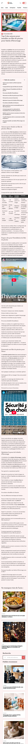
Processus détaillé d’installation (10, 93)
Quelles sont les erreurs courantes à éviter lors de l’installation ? (14, 113)
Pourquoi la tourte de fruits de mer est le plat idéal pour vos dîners (13, 616)
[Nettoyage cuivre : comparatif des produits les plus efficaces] (14, 702)
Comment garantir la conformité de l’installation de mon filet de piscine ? (12, 110)
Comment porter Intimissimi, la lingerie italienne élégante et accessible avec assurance (12, 647)
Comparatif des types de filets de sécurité (12, 86)
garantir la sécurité (22, 60)
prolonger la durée (5, 70)
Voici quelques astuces (10, 67)
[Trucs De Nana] (10, 3)
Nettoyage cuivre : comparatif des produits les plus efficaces (12, 715)
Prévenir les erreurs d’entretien (10, 98)
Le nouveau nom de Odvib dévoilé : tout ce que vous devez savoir (13, 687)
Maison (4, 713)
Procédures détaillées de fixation (11, 102)
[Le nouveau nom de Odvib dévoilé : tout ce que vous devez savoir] (14, 674)
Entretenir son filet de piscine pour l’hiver (13, 95)
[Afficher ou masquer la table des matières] (20, 80)
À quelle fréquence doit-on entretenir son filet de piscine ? (14, 117)
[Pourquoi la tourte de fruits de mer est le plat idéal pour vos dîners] (14, 602)
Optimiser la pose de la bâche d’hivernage (12, 100)
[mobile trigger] (2, 3)
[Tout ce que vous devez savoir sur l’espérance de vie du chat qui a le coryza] (14, 730)
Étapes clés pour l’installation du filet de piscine (12, 89)
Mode (3, 644)
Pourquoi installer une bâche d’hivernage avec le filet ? (14, 121)
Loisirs (4, 685)
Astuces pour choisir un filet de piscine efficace (12, 83)
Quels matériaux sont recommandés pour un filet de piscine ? (13, 106)
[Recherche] (20, 3)
